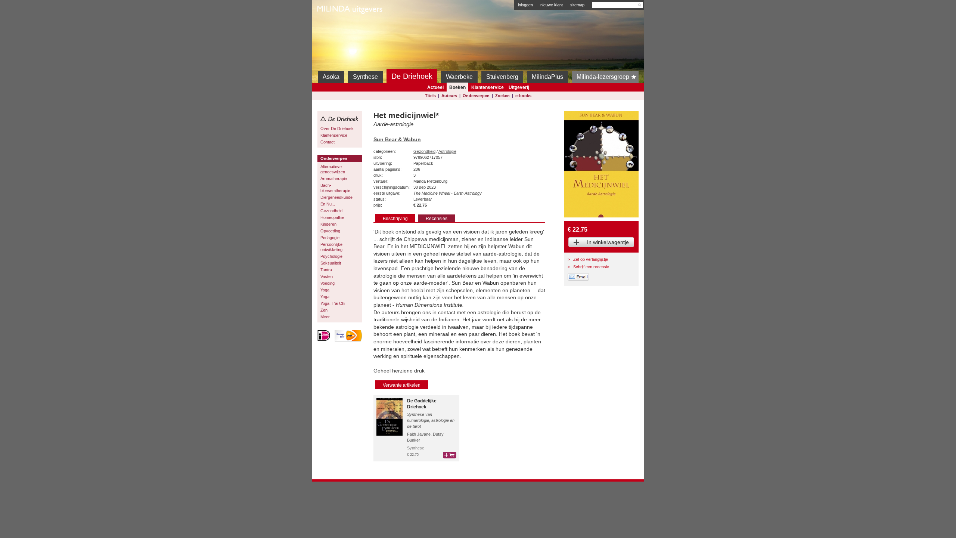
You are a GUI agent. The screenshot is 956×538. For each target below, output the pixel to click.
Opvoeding (330, 231)
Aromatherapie (333, 178)
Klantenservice (487, 87)
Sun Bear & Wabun (397, 139)
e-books (523, 95)
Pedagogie (329, 237)
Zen (324, 310)
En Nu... (327, 204)
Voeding (327, 283)
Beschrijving (395, 218)
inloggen (525, 5)
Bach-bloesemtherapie (335, 188)
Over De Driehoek (337, 128)
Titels (430, 95)
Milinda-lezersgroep (603, 77)
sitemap (577, 5)
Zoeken (502, 95)
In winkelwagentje (608, 242)
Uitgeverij (519, 87)
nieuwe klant (551, 5)
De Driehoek (411, 76)
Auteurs (449, 95)
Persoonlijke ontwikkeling (331, 247)
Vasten (326, 276)
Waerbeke (459, 77)
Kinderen (328, 224)
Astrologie (447, 151)
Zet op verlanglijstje (590, 259)
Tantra (326, 270)
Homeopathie (332, 217)
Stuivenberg (502, 77)
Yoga (324, 290)
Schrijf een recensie (591, 267)
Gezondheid (331, 210)
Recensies (436, 218)
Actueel (435, 87)
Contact (327, 142)
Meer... (326, 317)
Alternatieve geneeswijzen (332, 169)
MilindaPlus (547, 77)
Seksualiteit (330, 263)
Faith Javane (419, 434)
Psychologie (331, 256)
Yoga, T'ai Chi (332, 303)
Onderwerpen (476, 95)
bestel (449, 455)
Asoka (331, 77)
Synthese (365, 77)
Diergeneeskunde (336, 197)
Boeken (457, 87)
